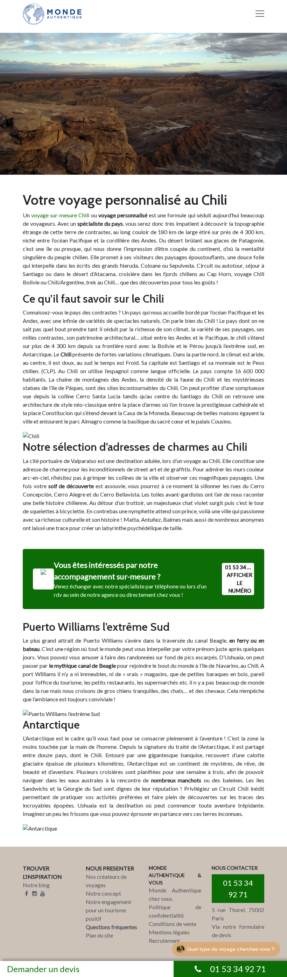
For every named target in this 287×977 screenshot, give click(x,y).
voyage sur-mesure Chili (60, 215)
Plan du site (99, 935)
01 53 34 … (238, 579)
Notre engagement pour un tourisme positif (108, 910)
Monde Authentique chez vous (175, 894)
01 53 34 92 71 (238, 888)
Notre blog (36, 885)
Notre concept (103, 893)
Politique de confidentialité (175, 911)
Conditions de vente (172, 923)
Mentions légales (169, 932)
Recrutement (164, 940)
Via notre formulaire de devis (238, 930)
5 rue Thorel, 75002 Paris (238, 913)
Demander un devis (43, 969)
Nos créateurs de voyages (106, 880)
